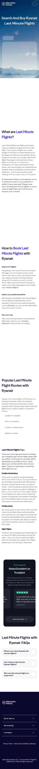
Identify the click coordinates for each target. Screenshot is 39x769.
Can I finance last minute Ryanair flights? (14, 663)
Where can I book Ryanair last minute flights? (16, 652)
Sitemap (33, 744)
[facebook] (18, 703)
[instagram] (31, 703)
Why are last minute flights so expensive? (16, 674)
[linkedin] (18, 707)
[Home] (8, 4)
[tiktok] (26, 703)
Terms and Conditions (21, 744)
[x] (22, 703)
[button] (34, 4)
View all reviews (18, 619)
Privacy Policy (8, 744)
